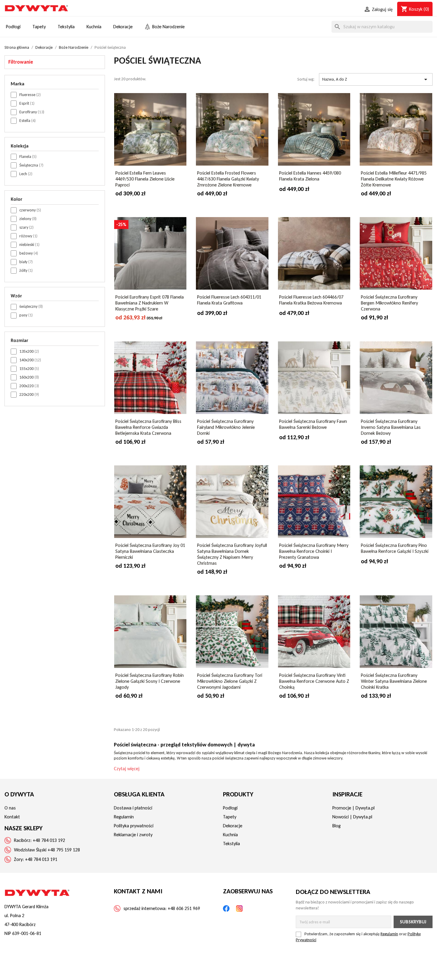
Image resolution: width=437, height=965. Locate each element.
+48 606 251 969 (184, 908)
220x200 (29, 394)
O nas (10, 808)
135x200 (29, 351)
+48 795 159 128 (64, 850)
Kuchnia (230, 834)
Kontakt (12, 817)
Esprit (26, 103)
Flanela (28, 156)
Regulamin (124, 817)
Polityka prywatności (133, 826)
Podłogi (230, 808)
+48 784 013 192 (49, 840)
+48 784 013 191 (41, 859)
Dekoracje (232, 826)
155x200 (29, 368)
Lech (25, 173)
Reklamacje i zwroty (133, 834)
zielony (28, 218)
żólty (26, 270)
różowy (28, 235)
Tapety (229, 817)
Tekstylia (231, 843)
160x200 (29, 377)
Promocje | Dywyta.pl (353, 808)
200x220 (29, 385)
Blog (336, 826)
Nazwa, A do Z (375, 79)
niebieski (29, 244)
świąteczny (31, 306)
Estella (27, 120)
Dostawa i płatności (133, 808)
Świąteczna (31, 165)
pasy (26, 315)
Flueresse (30, 94)
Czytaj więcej (126, 768)
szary (26, 227)
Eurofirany (31, 111)
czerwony (30, 210)
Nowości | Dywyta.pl (352, 817)
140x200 (30, 360)
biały (26, 261)
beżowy (28, 253)
